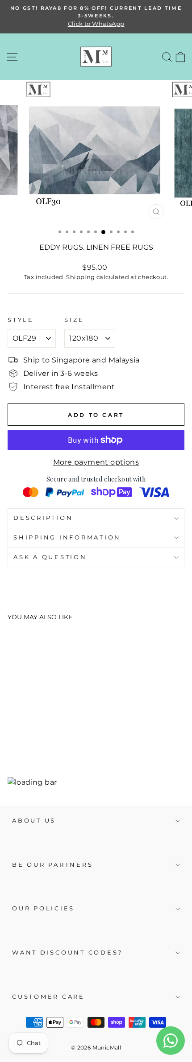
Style (21, 320)
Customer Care (48, 996)
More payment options (96, 462)
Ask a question (50, 557)
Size (74, 320)
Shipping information (67, 537)
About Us (34, 820)
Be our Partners (52, 864)
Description (43, 518)
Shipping (80, 276)
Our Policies (43, 908)
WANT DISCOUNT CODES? (67, 952)
